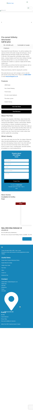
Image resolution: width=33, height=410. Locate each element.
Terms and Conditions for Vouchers (8, 321)
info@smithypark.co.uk (13, 281)
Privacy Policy (4, 318)
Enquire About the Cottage (6, 262)
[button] (1, 22)
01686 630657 (4, 281)
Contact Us (3, 272)
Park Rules (3, 267)
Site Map (3, 314)
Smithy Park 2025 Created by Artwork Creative (10, 324)
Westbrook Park (4, 275)
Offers (2, 270)
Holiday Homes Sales (5, 265)
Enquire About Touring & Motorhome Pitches (10, 260)
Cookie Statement (4, 316)
